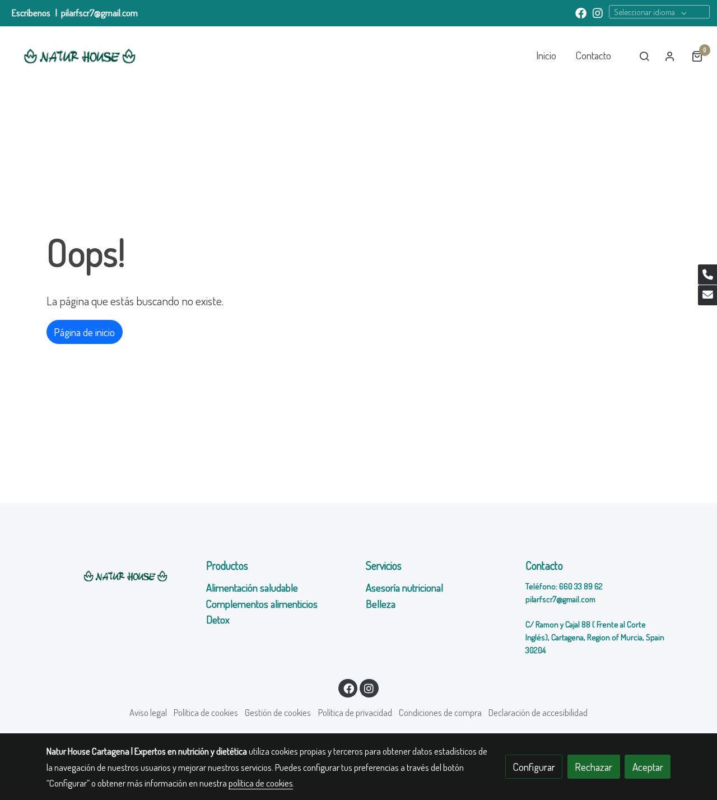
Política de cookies (206, 712)
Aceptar (647, 766)
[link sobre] (119, 576)
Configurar (534, 766)
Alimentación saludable (252, 587)
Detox (219, 619)
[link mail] (707, 295)
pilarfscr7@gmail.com (99, 12)
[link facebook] (580, 12)
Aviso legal (148, 712)
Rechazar (593, 766)
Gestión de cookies (278, 712)
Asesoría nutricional (405, 587)
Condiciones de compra (440, 712)
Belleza (380, 603)
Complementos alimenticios (262, 603)
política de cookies (261, 783)
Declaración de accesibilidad (538, 712)
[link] (79, 56)
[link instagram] (598, 12)
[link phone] (707, 274)
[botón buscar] (644, 56)
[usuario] (670, 56)
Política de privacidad (355, 712)
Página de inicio (84, 331)
